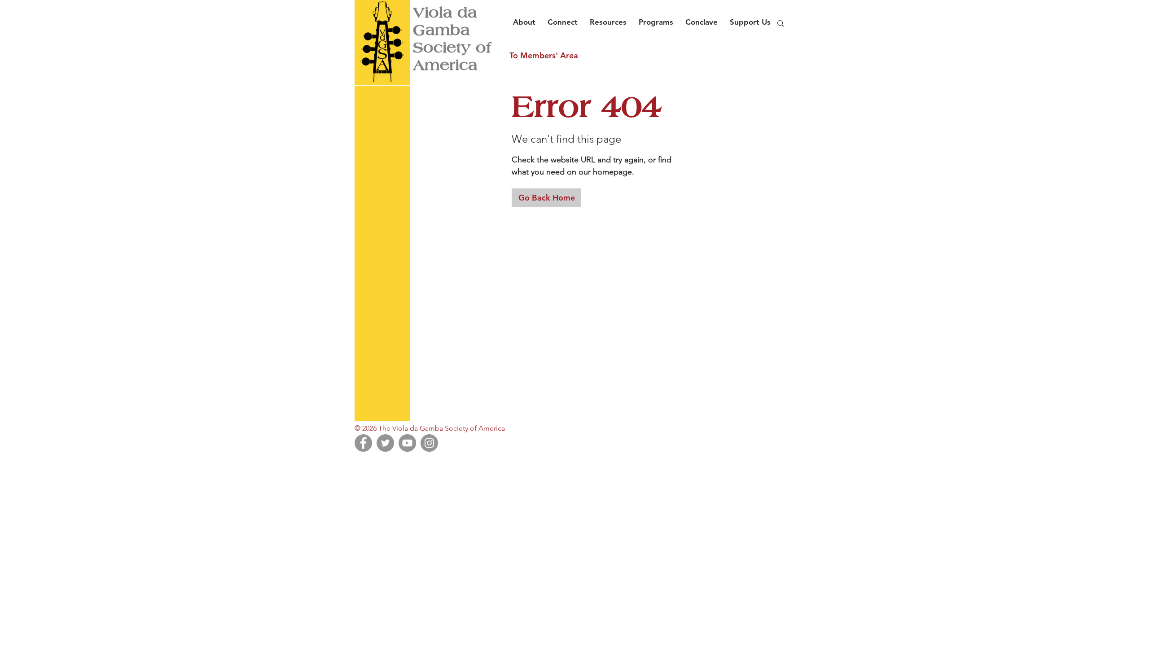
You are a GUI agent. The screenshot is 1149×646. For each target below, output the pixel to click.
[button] (526, 18)
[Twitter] (385, 443)
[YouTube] (407, 443)
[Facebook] (363, 443)
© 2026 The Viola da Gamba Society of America (430, 428)
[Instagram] (429, 443)
